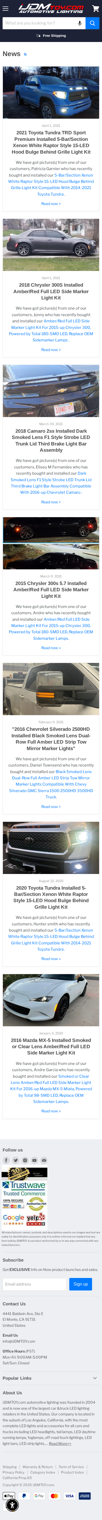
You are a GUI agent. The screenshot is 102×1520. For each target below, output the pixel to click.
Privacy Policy (14, 1472)
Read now (50, 203)
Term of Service (71, 1467)
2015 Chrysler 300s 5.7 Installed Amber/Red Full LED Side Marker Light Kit (51, 590)
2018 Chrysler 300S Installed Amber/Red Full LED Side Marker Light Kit (51, 291)
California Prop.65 (17, 1478)
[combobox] (44, 23)
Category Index (42, 1472)
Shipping (10, 1467)
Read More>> (60, 1443)
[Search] (92, 23)
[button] (79, 23)
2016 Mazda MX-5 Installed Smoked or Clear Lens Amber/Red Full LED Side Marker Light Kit (51, 1047)
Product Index (72, 1472)
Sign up (80, 1284)
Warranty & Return (37, 1467)
